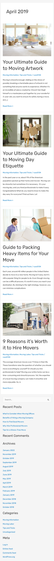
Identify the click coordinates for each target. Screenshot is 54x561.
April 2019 (7, 483)
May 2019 (7, 479)
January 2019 (8, 495)
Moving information (11, 75)
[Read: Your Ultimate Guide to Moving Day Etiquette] (27, 131)
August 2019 (8, 466)
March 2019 (7, 487)
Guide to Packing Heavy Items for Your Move (26, 253)
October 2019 (8, 458)
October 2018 (8, 507)
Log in (5, 545)
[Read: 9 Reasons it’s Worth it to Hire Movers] (27, 319)
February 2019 (9, 491)
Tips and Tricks (26, 75)
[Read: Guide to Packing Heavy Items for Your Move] (27, 225)
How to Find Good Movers (13, 422)
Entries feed (8, 549)
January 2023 (9, 450)
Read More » (8, 105)
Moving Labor (25, 354)
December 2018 (9, 499)
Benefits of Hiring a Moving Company (18, 418)
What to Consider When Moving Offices (18, 414)
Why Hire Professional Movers (15, 426)
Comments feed (9, 553)
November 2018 (9, 503)
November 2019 (9, 454)
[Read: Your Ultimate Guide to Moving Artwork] (27, 40)
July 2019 (7, 471)
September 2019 (10, 462)
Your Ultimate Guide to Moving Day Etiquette (25, 159)
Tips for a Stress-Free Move (14, 430)
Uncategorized (9, 532)
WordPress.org (9, 557)
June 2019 (7, 474)
